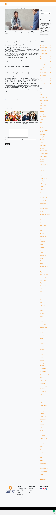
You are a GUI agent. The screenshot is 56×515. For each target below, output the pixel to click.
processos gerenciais (43, 405)
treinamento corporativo (44, 468)
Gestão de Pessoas (43, 277)
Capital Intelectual (43, 116)
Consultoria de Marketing (44, 150)
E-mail (21, 139)
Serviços (24, 3)
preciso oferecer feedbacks (14, 41)
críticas (41, 172)
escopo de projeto (43, 225)
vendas (41, 477)
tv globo (41, 474)
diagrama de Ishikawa (43, 184)
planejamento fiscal (43, 388)
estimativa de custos (43, 228)
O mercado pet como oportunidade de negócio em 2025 (44, 31)
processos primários (43, 407)
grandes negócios (43, 285)
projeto (41, 421)
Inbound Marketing (43, 289)
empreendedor (42, 198)
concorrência (42, 139)
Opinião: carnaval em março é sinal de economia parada (45, 28)
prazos (41, 397)
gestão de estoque (43, 272)
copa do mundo (42, 165)
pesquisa (41, 378)
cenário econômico (43, 117)
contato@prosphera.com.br (12, 1)
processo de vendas (43, 400)
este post (34, 96)
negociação (42, 349)
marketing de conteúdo (44, 318)
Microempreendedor (43, 341)
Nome (6, 139)
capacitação (42, 114)
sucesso (41, 460)
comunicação (42, 136)
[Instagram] (47, 1)
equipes (41, 220)
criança (41, 169)
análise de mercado (43, 105)
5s (40, 92)
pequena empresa (43, 371)
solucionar (42, 457)
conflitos (41, 142)
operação (41, 357)
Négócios (41, 354)
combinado (42, 128)
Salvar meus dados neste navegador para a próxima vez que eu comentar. (17, 141)
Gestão (18, 34)
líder (41, 308)
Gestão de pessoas (21, 34)
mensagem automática (43, 327)
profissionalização (43, 414)
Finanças (41, 244)
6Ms (41, 94)
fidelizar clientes (42, 241)
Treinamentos (29, 3)
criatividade (42, 170)
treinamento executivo (43, 471)
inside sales (42, 293)
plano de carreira (43, 389)
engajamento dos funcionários (45, 214)
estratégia (41, 231)
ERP (40, 222)
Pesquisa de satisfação (43, 380)
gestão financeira (43, 280)
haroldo (41, 288)
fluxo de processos (43, 249)
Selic (41, 446)
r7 (40, 429)
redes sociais (42, 433)
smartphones (42, 455)
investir (41, 300)
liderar (41, 311)
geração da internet (43, 255)
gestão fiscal (42, 283)
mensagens (42, 329)
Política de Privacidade (32, 496)
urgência (41, 476)
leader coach (42, 304)
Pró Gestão (35, 3)
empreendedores (43, 200)
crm (41, 173)
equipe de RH (42, 219)
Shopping (41, 452)
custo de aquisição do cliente (44, 178)
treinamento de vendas (44, 469)
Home (16, 3)
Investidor (41, 296)
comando (41, 127)
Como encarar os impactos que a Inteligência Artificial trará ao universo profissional (45, 24)
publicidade (42, 424)
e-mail (41, 192)
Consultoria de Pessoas (44, 151)
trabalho (41, 465)
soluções (41, 458)
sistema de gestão (43, 454)
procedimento (42, 399)
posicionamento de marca (44, 396)
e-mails (41, 194)
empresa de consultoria (44, 208)
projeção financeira (43, 419)
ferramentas (42, 239)
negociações (42, 351)
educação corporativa (43, 197)
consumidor (42, 161)
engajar (41, 216)
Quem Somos (19, 3)
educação (41, 195)
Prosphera (42, 422)
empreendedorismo (43, 202)
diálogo (41, 186)
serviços (41, 447)
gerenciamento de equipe (44, 266)
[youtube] (48, 1)
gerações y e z (42, 261)
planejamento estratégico (44, 386)
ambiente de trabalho (43, 97)
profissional (42, 413)
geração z (41, 260)
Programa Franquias (43, 418)
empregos (41, 205)
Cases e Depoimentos (41, 3)
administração (42, 95)
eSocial (41, 227)
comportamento (42, 134)
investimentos (42, 299)
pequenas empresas (43, 373)
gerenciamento (42, 264)
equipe (41, 217)
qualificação (42, 425)
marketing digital (43, 319)
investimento (42, 297)
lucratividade (42, 313)
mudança (41, 344)
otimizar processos (43, 368)
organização (42, 363)
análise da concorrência (44, 100)
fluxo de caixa (42, 247)
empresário (42, 209)
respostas (41, 436)
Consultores (42, 147)
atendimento (42, 111)
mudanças (42, 346)
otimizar (41, 366)
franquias (41, 252)
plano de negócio (43, 391)
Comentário (7, 137)
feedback (41, 238)
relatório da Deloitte (35, 36)
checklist (41, 119)
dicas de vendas (42, 189)
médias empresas (43, 324)
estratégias (42, 233)
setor (41, 449)
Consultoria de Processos (44, 153)
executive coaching (43, 236)
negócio (41, 352)
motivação (42, 343)
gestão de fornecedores (44, 274)
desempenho (42, 180)
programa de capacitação (44, 416)
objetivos (41, 355)
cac (40, 113)
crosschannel (42, 175)
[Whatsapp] (54, 511)
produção (41, 410)
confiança (41, 140)
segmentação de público (44, 443)
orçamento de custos (43, 362)
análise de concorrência (44, 102)
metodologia (42, 335)
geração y (41, 258)
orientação (42, 365)
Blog (46, 3)
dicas (41, 187)
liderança (41, 310)
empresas (41, 211)
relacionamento (42, 435)
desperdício (42, 183)
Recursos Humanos (43, 432)
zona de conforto (43, 479)
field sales (41, 242)
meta (41, 333)
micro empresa (42, 340)
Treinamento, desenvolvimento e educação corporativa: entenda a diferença (45, 20)
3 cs (40, 91)
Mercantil (41, 332)
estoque (41, 230)
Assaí (41, 108)
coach (41, 122)
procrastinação (42, 408)
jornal (41, 302)
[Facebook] (46, 1)
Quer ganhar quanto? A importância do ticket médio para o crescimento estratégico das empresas (45, 36)
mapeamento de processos (44, 315)
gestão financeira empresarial (45, 282)
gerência (41, 263)
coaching (41, 124)
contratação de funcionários (44, 164)
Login (19, 1)
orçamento (42, 360)
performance (42, 377)
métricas (41, 338)
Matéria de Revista (43, 322)
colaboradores (42, 125)
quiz (41, 427)
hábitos (41, 286)
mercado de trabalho (43, 330)
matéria (41, 321)
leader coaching (42, 305)
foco (41, 250)
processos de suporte (43, 403)
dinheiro (41, 191)
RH (40, 441)
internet (41, 294)
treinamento (42, 466)
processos (41, 402)
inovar (41, 291)
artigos (41, 106)
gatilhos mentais (42, 253)
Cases (29, 492)
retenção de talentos (43, 438)
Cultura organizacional (43, 176)
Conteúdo (41, 162)
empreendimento (43, 203)
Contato (49, 3)
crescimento (42, 167)
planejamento (42, 383)
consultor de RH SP (43, 145)
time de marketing (43, 463)
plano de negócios (43, 392)
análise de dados (43, 103)
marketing (41, 316)
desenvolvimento (43, 181)
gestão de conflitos (43, 271)
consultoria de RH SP (43, 156)
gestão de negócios (43, 275)
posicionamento (42, 394)
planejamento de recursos (44, 385)
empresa (41, 206)
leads (41, 307)
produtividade (42, 411)
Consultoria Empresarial (44, 159)
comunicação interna (43, 137)
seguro (41, 444)
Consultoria (42, 148)
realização (41, 430)
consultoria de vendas (43, 158)
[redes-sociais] (41, 488)
